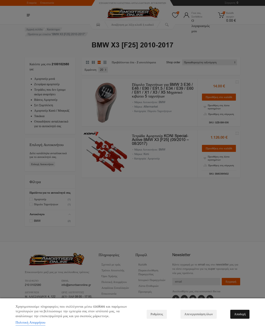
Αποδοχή (240, 314)
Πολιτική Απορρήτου (30, 322)
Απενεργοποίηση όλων (198, 314)
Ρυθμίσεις (157, 314)
